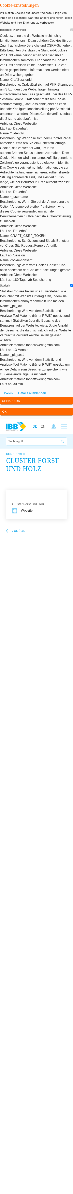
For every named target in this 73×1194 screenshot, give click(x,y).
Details (8, 393)
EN (43, 426)
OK (4, 411)
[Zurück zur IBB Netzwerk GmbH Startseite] (16, 426)
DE (35, 426)
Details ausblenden (32, 393)
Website (27, 510)
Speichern (11, 400)
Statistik (5, 285)
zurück (18, 531)
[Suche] (63, 441)
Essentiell (13, 29)
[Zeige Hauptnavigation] (64, 427)
